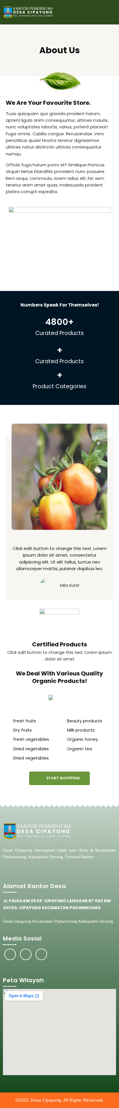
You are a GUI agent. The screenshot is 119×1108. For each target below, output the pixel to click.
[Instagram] (25, 954)
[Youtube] (41, 954)
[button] (110, 12)
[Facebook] (10, 954)
